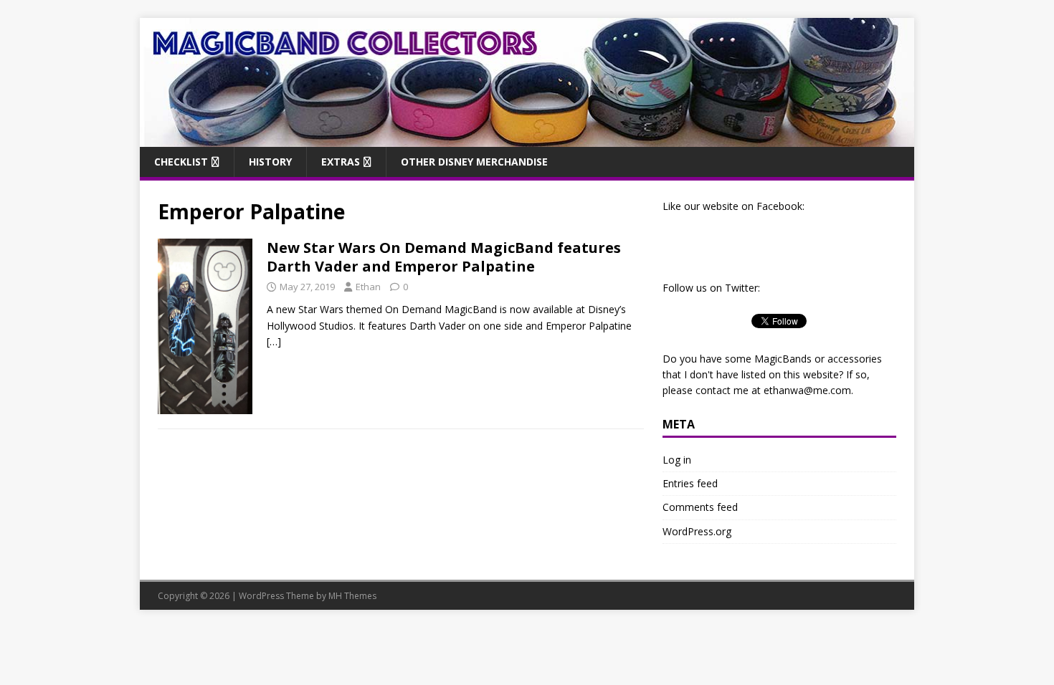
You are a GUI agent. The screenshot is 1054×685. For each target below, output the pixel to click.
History (270, 161)
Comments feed (700, 507)
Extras (340, 161)
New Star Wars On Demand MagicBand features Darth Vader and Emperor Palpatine (444, 257)
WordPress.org (697, 531)
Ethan (368, 286)
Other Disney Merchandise (474, 161)
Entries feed (690, 483)
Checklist (181, 161)
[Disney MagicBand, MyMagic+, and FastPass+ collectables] (527, 138)
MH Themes (352, 596)
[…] (274, 341)
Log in (677, 459)
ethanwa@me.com (807, 390)
